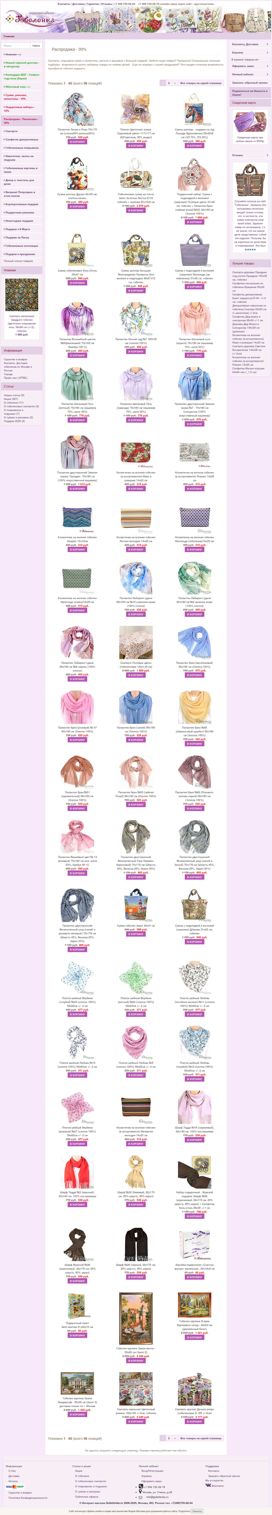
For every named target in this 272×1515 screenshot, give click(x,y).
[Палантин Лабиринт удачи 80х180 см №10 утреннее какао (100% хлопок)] (136, 577)
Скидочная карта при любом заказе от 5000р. (250, 139)
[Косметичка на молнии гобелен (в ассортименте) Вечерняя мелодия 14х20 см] (136, 1107)
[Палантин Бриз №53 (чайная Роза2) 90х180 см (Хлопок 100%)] (136, 772)
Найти (36, 45)
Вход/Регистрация (152, 1470)
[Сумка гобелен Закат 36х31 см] (136, 905)
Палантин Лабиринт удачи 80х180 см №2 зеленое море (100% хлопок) (194, 602)
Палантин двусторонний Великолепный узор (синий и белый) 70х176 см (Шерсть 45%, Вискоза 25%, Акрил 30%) (195, 862)
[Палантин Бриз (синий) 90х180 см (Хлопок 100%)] (136, 707)
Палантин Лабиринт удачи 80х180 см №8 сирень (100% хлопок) (77, 666)
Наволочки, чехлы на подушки (18, 157)
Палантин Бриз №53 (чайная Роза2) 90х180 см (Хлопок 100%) (136, 794)
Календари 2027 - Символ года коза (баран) (21, 76)
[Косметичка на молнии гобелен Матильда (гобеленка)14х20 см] (194, 517)
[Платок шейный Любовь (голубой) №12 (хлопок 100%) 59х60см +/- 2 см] (194, 1042)
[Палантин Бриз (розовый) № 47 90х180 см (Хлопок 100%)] (77, 707)
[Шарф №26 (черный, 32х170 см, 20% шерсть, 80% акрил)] (136, 1244)
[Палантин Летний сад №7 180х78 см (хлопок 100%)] (136, 318)
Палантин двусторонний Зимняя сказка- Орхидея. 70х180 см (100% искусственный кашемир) (77, 476)
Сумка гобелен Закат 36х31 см (136, 925)
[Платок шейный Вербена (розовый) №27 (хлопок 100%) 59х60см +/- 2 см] (77, 1107)
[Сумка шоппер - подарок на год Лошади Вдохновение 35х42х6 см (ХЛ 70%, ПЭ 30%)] (194, 109)
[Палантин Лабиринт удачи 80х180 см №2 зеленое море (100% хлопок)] (194, 577)
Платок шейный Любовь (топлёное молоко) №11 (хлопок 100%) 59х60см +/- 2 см (194, 1002)
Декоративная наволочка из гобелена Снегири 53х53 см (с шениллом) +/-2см (249, 309)
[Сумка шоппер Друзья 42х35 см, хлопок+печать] (77, 173)
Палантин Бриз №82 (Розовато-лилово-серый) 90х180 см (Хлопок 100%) (194, 796)
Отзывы (107, 4)
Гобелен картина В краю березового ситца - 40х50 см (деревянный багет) (194, 1325)
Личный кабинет (243, 74)
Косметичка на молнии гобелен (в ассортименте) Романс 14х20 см (194, 476)
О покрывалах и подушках (13, 411)
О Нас (12, 1470)
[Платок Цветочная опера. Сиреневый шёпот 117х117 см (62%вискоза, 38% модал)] (136, 109)
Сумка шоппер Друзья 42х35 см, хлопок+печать (77, 196)
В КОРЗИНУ (77, 142)
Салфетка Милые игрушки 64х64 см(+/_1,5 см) (248, 370)
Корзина (237, 52)
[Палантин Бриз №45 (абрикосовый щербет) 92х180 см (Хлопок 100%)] (194, 707)
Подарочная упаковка (19, 212)
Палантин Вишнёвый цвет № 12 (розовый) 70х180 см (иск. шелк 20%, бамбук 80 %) (77, 860)
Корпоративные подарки (21, 204)
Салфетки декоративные (21, 139)
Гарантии (93, 4)
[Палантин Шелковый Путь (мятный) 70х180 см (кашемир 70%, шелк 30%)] (77, 383)
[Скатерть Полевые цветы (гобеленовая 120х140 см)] (136, 642)
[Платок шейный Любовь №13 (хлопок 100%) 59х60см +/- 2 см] (77, 1042)
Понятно (197, 1511)
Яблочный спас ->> (18, 86)
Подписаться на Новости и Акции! (250, 92)
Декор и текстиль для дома (19, 181)
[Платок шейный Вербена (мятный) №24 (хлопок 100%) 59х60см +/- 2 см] (136, 977)
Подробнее (184, 1511)
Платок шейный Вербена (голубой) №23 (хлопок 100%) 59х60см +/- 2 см (77, 1002)
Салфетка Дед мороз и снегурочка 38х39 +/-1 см (247, 318)
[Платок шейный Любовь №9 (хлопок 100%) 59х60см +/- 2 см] (136, 1042)
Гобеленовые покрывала (22, 147)
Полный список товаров (18, 261)
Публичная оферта (86, 1496)
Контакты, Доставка (245, 44)
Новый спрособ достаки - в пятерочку (21, 64)
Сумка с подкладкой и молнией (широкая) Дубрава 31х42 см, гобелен (194, 929)
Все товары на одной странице (200, 83)
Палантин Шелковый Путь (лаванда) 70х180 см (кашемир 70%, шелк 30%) (136, 407)
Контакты (64, 4)
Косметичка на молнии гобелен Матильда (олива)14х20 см (77, 600)
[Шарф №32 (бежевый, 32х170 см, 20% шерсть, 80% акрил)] (136, 1172)
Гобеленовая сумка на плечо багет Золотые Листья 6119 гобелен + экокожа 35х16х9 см (136, 198)
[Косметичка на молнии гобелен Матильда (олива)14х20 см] (77, 577)
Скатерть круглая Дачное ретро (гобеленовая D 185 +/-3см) (194, 1411)
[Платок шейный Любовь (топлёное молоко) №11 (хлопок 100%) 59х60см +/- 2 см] (194, 977)
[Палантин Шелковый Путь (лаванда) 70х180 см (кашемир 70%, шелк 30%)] (136, 383)
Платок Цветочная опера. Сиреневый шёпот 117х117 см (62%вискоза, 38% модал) (136, 133)
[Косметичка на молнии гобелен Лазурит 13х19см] (77, 517)
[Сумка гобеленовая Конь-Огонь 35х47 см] (77, 250)
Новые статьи (12, 395)
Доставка (78, 4)
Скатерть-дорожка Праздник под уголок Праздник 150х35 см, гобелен (249, 275)
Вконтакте (217, 1485)
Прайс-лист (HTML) (16, 377)
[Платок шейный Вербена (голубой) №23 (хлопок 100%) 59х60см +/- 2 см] (77, 977)
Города (8, 374)
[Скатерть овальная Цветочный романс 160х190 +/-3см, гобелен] (136, 1389)
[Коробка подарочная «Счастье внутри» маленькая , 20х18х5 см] (194, 1244)
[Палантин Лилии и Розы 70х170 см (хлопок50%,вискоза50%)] (77, 109)
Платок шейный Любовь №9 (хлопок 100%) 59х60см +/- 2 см (136, 1064)
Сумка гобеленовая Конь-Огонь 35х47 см (77, 272)
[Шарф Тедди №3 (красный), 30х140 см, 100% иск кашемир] (77, 1172)
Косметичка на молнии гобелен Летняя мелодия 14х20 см (136, 539)
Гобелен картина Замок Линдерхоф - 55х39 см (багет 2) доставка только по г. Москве (77, 1402)
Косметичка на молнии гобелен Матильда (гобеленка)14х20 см (194, 539)
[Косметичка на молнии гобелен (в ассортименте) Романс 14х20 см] (194, 452)
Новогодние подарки (19, 220)
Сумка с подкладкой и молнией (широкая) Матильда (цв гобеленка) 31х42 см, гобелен (194, 274)
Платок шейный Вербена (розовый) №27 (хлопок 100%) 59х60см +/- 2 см (77, 1131)
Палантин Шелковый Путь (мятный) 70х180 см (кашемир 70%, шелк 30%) (77, 407)
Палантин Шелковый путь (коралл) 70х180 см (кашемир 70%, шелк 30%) (194, 343)
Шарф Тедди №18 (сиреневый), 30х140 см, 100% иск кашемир (194, 1129)
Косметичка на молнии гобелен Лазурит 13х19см (77, 539)
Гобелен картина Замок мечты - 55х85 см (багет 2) (136, 1350)
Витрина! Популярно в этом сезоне (19, 194)
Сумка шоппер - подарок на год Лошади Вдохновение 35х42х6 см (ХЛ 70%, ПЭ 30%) (194, 133)
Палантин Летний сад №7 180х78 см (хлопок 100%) (136, 341)
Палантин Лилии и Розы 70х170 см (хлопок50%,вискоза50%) (77, 131)
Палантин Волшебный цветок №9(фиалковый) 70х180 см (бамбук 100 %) (77, 343)
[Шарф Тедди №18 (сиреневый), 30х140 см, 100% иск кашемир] (194, 1107)
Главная (9, 36)
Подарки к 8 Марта (17, 229)
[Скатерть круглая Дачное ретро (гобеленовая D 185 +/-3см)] (194, 1389)
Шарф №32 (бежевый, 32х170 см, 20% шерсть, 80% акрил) (136, 1194)
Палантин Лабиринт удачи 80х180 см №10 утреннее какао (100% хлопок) (136, 602)
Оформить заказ (243, 66)
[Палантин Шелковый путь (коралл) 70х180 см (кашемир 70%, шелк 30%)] (194, 318)
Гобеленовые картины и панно (21, 169)
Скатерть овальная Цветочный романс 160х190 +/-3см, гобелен (136, 1411)
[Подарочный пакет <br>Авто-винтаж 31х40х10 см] (77, 1306)
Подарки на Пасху (17, 237)
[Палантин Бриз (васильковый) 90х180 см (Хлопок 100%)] (194, 642)
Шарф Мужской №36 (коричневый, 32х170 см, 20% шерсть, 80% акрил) (77, 1268)
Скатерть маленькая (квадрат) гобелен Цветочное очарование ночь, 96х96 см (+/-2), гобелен (22, 325)
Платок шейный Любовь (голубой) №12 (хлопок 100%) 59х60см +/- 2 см (194, 1066)
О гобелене (11, 402)
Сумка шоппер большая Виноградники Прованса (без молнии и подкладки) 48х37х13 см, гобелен (136, 276)
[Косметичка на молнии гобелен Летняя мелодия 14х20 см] (136, 517)
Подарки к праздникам (20, 254)
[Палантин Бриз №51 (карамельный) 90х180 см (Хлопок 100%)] (77, 772)
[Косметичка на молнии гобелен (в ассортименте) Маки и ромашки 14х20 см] (136, 452)
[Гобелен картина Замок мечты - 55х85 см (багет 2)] (136, 1319)
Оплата (13, 1481)
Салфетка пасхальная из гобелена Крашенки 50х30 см (248, 286)
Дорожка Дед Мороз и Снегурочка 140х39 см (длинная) (246, 327)
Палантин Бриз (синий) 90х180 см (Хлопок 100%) (136, 729)
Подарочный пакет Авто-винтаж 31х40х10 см (77, 1325)
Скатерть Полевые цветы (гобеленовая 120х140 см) (136, 664)
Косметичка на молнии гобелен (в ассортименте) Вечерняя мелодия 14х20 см (136, 1131)
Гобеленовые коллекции (21, 245)
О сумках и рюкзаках (16, 417)
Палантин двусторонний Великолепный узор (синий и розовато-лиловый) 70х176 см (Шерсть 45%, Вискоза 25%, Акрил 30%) (77, 933)
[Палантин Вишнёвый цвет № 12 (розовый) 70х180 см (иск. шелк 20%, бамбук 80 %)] (77, 836)
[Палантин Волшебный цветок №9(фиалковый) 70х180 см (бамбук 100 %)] (77, 318)
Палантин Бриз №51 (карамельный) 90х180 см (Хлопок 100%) (77, 796)
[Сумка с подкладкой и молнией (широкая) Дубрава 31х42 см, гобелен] (194, 905)
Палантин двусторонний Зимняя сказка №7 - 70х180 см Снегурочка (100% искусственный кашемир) (195, 409)
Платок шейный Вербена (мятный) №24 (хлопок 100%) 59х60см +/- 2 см (136, 1002)
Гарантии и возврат (15, 359)
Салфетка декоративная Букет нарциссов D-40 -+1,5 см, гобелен (249, 297)
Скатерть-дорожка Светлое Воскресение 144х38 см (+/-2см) (248, 349)
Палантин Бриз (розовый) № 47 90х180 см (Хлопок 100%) (77, 729)
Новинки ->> (13, 54)
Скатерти (11, 131)
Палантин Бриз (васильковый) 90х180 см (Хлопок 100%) (194, 664)
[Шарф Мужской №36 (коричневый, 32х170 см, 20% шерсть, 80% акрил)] (77, 1244)
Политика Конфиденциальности (28, 1497)
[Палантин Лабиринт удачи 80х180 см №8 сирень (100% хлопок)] (77, 642)
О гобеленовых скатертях (19, 406)
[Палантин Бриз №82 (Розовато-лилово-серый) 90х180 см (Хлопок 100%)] (194, 772)
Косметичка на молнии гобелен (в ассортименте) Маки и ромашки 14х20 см (136, 476)
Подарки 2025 (12, 421)
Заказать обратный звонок (250, 82)
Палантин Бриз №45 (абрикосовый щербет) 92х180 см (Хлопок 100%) (195, 731)
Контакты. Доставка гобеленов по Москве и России (18, 366)
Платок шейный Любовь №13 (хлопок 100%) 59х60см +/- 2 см (77, 1064)
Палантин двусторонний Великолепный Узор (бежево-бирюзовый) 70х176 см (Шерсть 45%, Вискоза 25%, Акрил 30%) (136, 862)
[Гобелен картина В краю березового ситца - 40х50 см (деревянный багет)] (194, 1305)
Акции (7, 399)
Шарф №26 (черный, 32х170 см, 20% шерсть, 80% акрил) (136, 1266)
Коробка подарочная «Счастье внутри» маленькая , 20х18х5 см (194, 1266)
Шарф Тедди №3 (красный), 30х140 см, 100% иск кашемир (77, 1194)
